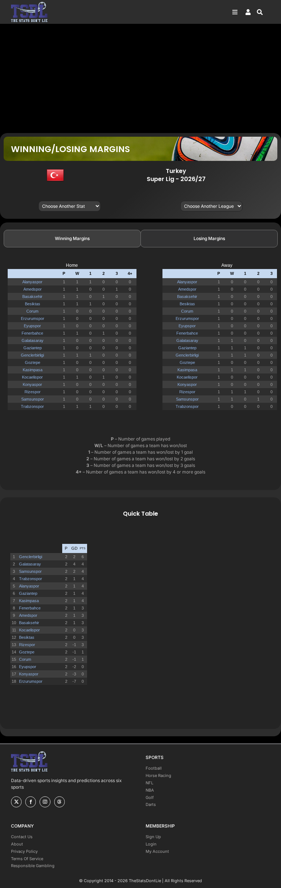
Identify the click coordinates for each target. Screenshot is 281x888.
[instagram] (45, 801)
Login (151, 844)
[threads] (59, 801)
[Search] (263, 12)
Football (154, 768)
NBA (150, 790)
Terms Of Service (27, 858)
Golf (150, 797)
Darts (151, 804)
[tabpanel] (140, 339)
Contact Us (22, 836)
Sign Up (153, 836)
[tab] (72, 238)
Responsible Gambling (33, 865)
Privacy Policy (24, 851)
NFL (149, 782)
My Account (157, 851)
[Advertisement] (140, 78)
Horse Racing (158, 775)
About (17, 844)
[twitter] (16, 801)
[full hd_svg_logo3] (29, 4)
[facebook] (30, 801)
